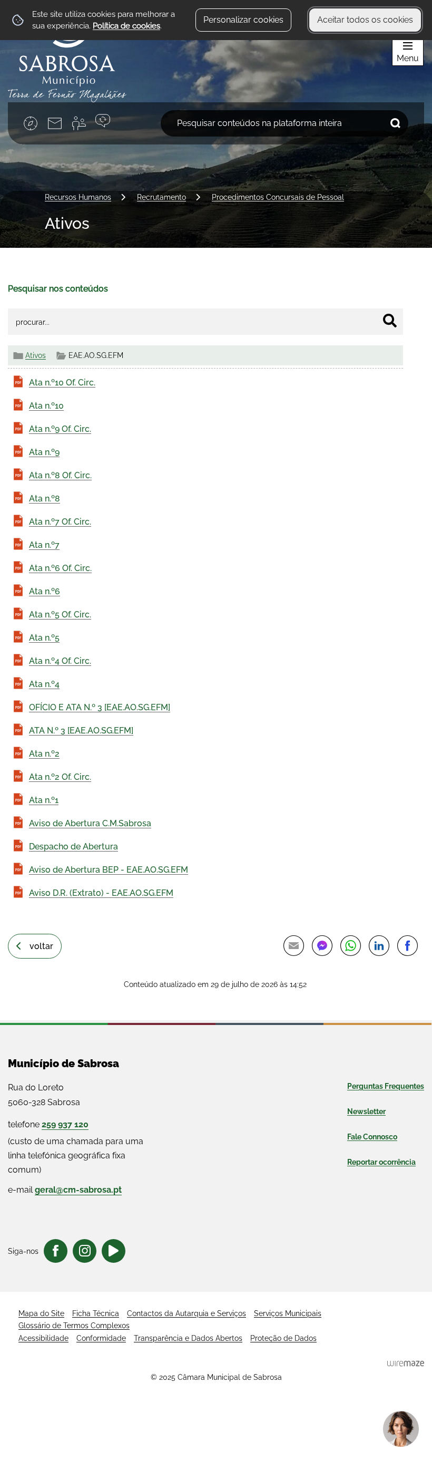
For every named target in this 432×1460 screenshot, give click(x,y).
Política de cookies (126, 26)
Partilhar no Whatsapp (350, 945)
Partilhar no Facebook (407, 945)
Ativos (35, 355)
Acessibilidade (43, 1338)
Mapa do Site (41, 1313)
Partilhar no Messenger (321, 945)
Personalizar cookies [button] (243, 20)
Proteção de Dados (283, 1338)
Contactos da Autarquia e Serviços (186, 1313)
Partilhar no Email (293, 945)
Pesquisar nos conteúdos (58, 289)
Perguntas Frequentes (385, 1086)
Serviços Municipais (287, 1313)
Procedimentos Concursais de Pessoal (278, 196)
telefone (48, 1124)
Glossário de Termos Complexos (74, 1325)
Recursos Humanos (78, 196)
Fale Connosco (372, 1137)
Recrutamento (161, 196)
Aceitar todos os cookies (365, 20)
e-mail (65, 1190)
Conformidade (101, 1338)
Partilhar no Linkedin (378, 945)
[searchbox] (284, 123)
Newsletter (366, 1111)
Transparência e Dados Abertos (188, 1338)
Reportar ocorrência (381, 1162)
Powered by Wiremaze (405, 1363)
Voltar (41, 946)
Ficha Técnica (95, 1313)
